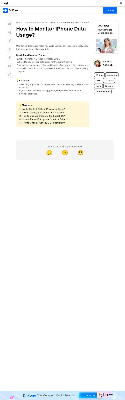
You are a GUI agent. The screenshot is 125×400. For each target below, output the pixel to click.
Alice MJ (108, 65)
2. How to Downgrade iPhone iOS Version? (41, 112)
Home (19, 22)
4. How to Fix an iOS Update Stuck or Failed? (43, 119)
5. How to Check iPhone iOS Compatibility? (42, 122)
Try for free (90, 395)
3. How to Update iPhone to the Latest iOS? (42, 116)
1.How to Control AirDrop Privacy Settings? (42, 109)
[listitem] (99, 74)
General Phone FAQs (36, 22)
